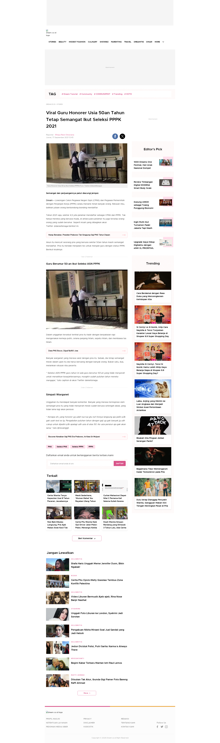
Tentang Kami (128, 723)
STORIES (52, 42)
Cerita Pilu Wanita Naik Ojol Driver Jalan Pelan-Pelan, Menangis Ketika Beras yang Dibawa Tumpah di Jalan (86, 528)
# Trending (117, 94)
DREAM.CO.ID (50, 104)
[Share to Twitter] (122, 136)
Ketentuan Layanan (56, 723)
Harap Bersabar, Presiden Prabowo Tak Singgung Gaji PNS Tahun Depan (79, 235)
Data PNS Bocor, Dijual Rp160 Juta (63, 351)
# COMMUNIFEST (102, 94)
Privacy (88, 719)
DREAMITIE (139, 42)
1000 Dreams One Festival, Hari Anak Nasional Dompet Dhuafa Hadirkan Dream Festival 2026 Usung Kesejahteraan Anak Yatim (144, 165)
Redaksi (125, 719)
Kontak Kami (127, 727)
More (86, 693)
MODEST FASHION (77, 42)
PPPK (91, 446)
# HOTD (128, 94)
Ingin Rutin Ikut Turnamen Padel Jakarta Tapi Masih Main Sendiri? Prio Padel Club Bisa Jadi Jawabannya (144, 225)
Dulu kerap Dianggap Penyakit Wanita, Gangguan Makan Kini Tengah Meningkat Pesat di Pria (152, 502)
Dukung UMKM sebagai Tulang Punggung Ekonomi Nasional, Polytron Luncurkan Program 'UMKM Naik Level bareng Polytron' (143, 205)
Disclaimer (89, 723)
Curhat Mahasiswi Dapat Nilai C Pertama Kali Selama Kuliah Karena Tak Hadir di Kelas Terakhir (114, 501)
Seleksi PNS (62, 446)
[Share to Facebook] (115, 136)
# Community (86, 94)
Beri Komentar (85, 538)
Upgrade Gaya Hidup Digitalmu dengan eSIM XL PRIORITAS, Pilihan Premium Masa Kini (145, 245)
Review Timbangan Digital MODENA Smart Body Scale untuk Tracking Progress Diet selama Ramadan (144, 185)
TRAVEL (127, 42)
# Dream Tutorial (70, 94)
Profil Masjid (53, 719)
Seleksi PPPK (78, 446)
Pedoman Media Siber (57, 727)
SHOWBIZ (104, 42)
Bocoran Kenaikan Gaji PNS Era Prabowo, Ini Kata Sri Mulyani (74, 436)
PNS (50, 446)
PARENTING (116, 42)
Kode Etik (88, 727)
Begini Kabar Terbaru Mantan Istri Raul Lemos (96, 662)
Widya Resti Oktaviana (64, 135)
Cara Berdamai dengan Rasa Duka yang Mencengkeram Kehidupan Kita (150, 296)
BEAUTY (62, 42)
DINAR (149, 42)
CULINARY (92, 42)
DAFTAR (119, 463)
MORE (157, 42)
